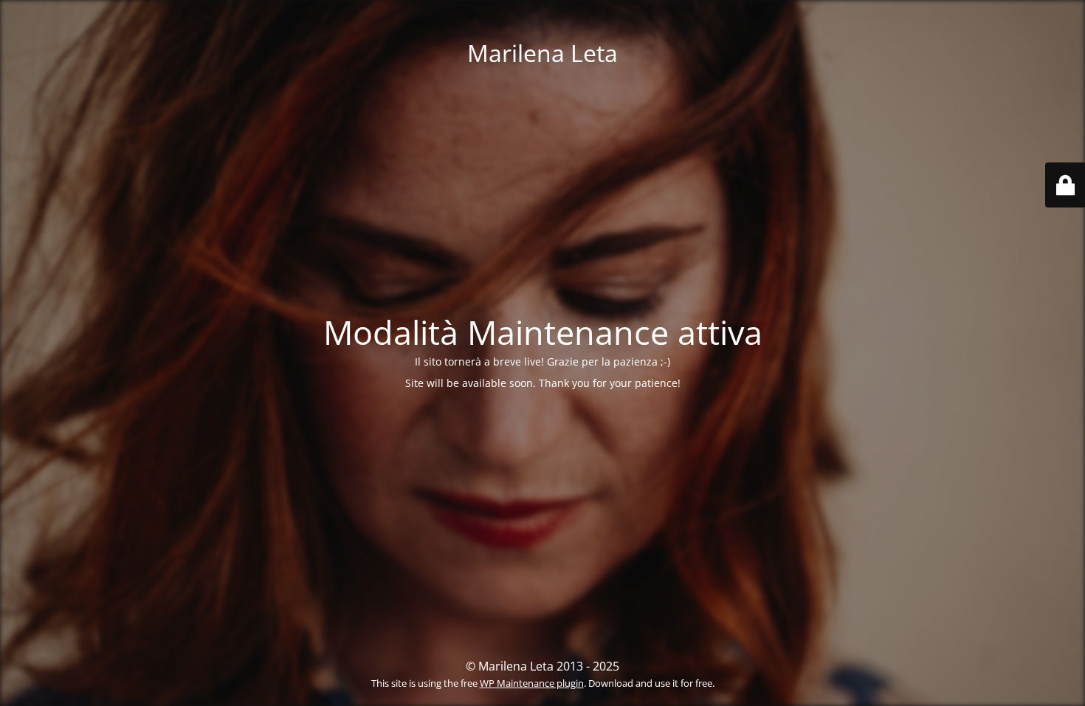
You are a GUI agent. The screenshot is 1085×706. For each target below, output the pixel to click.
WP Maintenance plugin (532, 683)
